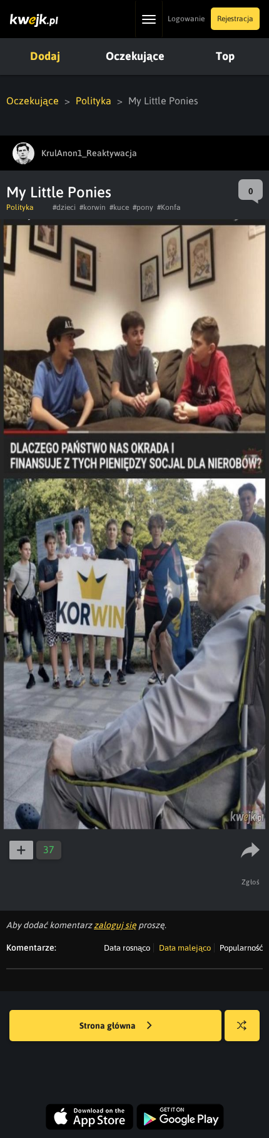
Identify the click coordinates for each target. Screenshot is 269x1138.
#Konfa (169, 207)
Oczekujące (135, 55)
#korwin (92, 207)
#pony (143, 207)
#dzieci (64, 207)
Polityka (93, 100)
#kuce (119, 207)
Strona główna (108, 1026)
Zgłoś (250, 882)
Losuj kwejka (242, 1025)
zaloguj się (115, 925)
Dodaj (45, 55)
